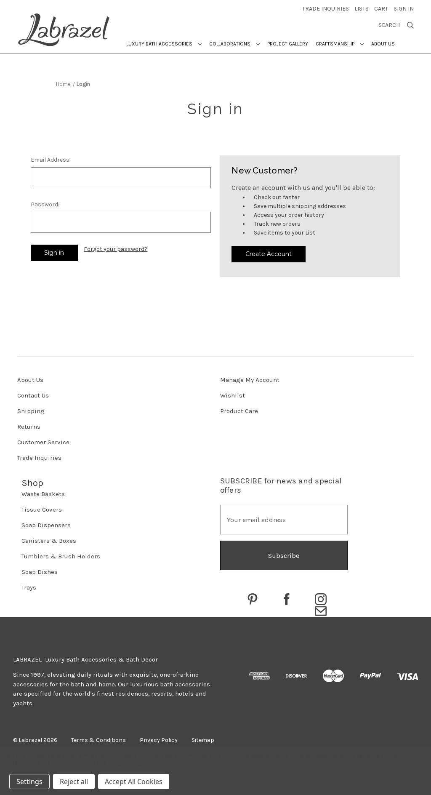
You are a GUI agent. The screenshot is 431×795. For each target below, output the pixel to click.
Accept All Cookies (133, 781)
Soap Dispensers (46, 525)
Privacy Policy (126, 763)
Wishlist (232, 395)
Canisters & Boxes (48, 540)
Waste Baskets (43, 494)
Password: (45, 204)
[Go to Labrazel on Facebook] (287, 599)
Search (389, 25)
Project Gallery (287, 44)
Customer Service (43, 442)
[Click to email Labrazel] (321, 611)
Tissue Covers (41, 509)
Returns (28, 426)
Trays (28, 587)
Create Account (268, 254)
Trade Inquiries (39, 458)
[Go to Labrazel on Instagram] (321, 599)
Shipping (31, 411)
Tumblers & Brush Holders (60, 556)
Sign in (404, 8)
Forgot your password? (115, 249)
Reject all (74, 781)
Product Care (239, 411)
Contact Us (33, 395)
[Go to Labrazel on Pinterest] (252, 599)
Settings (29, 781)
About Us (383, 44)
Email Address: (51, 159)
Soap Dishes (39, 572)
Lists (361, 8)
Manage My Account (249, 380)
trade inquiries (325, 8)
